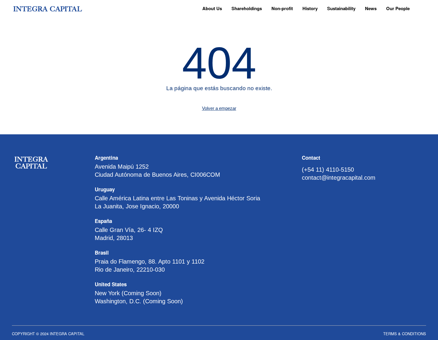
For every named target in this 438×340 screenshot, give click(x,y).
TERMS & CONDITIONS (404, 333)
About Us (212, 8)
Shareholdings (247, 8)
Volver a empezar (219, 108)
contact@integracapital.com (338, 177)
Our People (398, 8)
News (371, 8)
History (310, 8)
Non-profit (282, 8)
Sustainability (341, 8)
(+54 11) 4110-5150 (328, 169)
